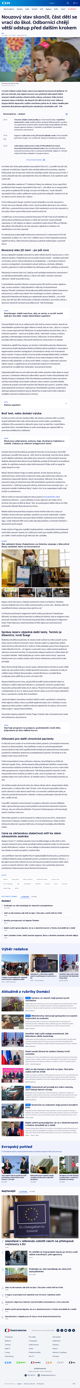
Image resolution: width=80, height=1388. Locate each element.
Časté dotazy (9, 1356)
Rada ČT (7, 1348)
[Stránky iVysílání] (36, 1362)
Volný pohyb (15, 879)
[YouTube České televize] (65, 1330)
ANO (18, 884)
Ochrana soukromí (29, 1384)
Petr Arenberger (8, 884)
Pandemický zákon (42, 879)
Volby (27, 9)
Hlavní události (9, 9)
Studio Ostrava (34, 1345)
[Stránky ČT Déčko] (49, 1362)
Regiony (48, 9)
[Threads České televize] (73, 1330)
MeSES (17, 888)
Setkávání (38, 884)
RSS (74, 1384)
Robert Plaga (7, 888)
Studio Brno (56, 1341)
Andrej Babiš (27, 884)
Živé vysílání (57, 1337)
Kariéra (55, 1348)
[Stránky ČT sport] (21, 1362)
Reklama (8, 1341)
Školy (56, 884)
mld (3, 33)
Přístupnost (40, 1384)
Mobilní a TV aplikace (60, 1352)
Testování (64, 884)
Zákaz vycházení (27, 879)
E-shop (7, 1352)
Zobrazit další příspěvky (34, 160)
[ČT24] (6, 3)
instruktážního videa (51, 497)
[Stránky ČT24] (8, 1362)
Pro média (32, 1337)
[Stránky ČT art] (60, 1362)
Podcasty (56, 1345)
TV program (9, 1337)
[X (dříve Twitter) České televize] (69, 1330)
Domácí (34, 9)
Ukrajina (20, 9)
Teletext (8, 1345)
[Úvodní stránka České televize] (16, 1330)
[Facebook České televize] (61, 1330)
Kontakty (56, 1356)
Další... (56, 9)
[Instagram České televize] (58, 1330)
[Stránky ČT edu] (72, 1362)
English (19, 1384)
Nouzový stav (55, 879)
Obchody (47, 884)
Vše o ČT (31, 1356)
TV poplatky (33, 1341)
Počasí (31, 1348)
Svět (41, 9)
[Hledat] (68, 3)
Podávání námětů (34, 1352)
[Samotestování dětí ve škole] (40, 59)
